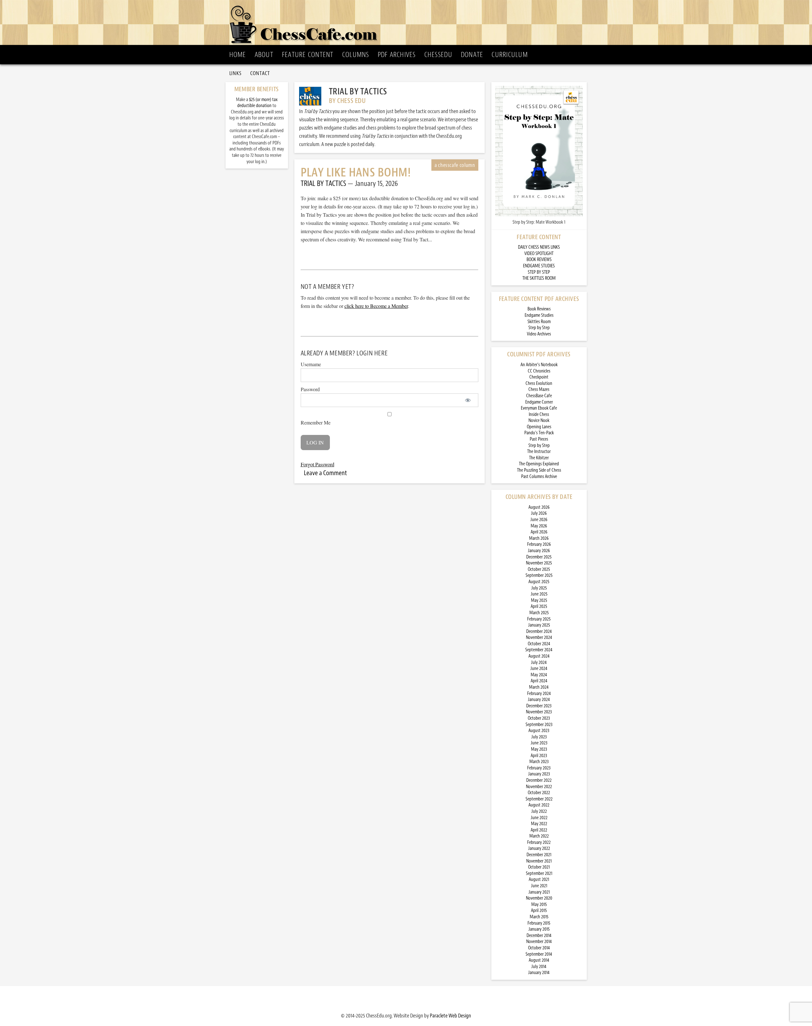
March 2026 (539, 538)
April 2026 (539, 532)
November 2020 (539, 898)
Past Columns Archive (539, 477)
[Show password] (468, 400)
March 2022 (539, 836)
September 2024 (539, 650)
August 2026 (539, 507)
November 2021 (539, 861)
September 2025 (539, 575)
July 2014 (539, 967)
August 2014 (539, 960)
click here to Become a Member (376, 306)
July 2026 (539, 513)
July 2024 (539, 663)
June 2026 (538, 520)
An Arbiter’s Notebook (539, 365)
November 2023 (539, 712)
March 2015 (539, 917)
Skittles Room (539, 322)
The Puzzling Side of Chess (539, 470)
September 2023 (539, 725)
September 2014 (539, 954)
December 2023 (539, 706)
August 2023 (538, 731)
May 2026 (539, 526)
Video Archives (539, 334)
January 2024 (539, 700)
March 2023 (539, 762)
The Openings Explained (539, 464)
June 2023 (539, 743)
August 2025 (538, 582)
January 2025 (539, 625)
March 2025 (539, 613)
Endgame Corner (539, 402)
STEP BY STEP (539, 272)
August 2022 (538, 805)
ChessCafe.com (408, 22)
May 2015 (539, 905)
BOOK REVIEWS (539, 260)
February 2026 (539, 544)
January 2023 (539, 774)
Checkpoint (538, 377)
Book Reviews (539, 309)
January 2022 (539, 848)
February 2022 (539, 842)
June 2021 (539, 886)
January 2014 (539, 973)
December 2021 (539, 855)
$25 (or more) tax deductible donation (257, 103)
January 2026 (539, 551)
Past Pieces (539, 439)
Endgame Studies (539, 315)
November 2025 (539, 563)
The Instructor (539, 452)
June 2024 (538, 669)
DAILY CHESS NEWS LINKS (539, 247)
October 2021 (539, 867)
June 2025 (539, 594)
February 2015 (538, 923)
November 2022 (539, 787)
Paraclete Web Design (450, 1015)
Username (311, 364)
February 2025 (539, 619)
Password (310, 389)
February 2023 (539, 768)
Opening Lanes (539, 427)
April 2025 (539, 606)
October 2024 (539, 644)
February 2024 (539, 694)
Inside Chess (539, 414)
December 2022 (539, 780)
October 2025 (539, 569)
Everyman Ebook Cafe (539, 408)
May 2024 (539, 675)
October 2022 (539, 793)
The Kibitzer (539, 458)
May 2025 (539, 600)
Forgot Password (317, 464)
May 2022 (539, 824)
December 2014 (539, 936)
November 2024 (539, 637)
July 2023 (539, 737)
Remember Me (316, 422)
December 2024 (539, 631)
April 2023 (539, 756)
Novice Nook (538, 420)
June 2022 (539, 818)
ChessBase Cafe (539, 396)
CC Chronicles (539, 371)
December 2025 (539, 557)
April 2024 (539, 681)
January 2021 (539, 892)
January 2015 (539, 929)
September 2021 (539, 873)
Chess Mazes (538, 389)
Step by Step (539, 328)
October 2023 (539, 718)
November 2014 (539, 942)
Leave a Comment (325, 472)
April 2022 (539, 830)
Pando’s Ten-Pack (539, 433)
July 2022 (539, 811)
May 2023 (539, 749)
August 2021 (539, 879)
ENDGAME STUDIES (539, 266)
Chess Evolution (539, 383)
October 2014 (539, 948)
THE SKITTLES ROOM (539, 278)
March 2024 (539, 687)
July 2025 (539, 588)
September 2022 (539, 799)
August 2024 (539, 656)
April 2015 (539, 911)
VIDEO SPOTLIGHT (538, 254)
